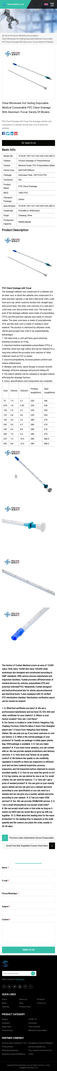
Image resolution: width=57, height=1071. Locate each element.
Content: (6, 919)
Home (7, 36)
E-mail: (5, 881)
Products (14, 36)
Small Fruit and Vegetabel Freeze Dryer (24, 845)
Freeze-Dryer (7, 1030)
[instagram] (25, 987)
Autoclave (32, 1023)
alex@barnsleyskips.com (28, 1068)
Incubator (6, 1023)
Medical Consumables (28, 36)
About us (23, 999)
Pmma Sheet (7, 1047)
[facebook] (4, 987)
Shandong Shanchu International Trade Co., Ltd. (13, 1050)
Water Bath (6, 1027)
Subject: (6, 906)
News (4, 1003)
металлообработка (36, 1047)
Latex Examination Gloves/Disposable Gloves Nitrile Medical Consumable (36, 838)
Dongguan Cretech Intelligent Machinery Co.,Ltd (40, 1043)
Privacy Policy (25, 1007)
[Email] (33, 973)
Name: (5, 868)
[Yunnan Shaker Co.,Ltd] (15, 964)
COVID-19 (32, 1019)
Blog (21, 1003)
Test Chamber (34, 1027)
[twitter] (15, 987)
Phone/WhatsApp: (10, 893)
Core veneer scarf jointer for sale (40, 1050)
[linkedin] (9, 987)
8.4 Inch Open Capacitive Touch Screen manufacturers (15, 1043)
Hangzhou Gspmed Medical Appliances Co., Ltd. (13, 1054)
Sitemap (5, 1007)
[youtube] (20, 987)
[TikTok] (30, 987)
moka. (31, 1054)
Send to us (30, 143)
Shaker (5, 1019)
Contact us (41, 1003)
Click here (20, 979)
